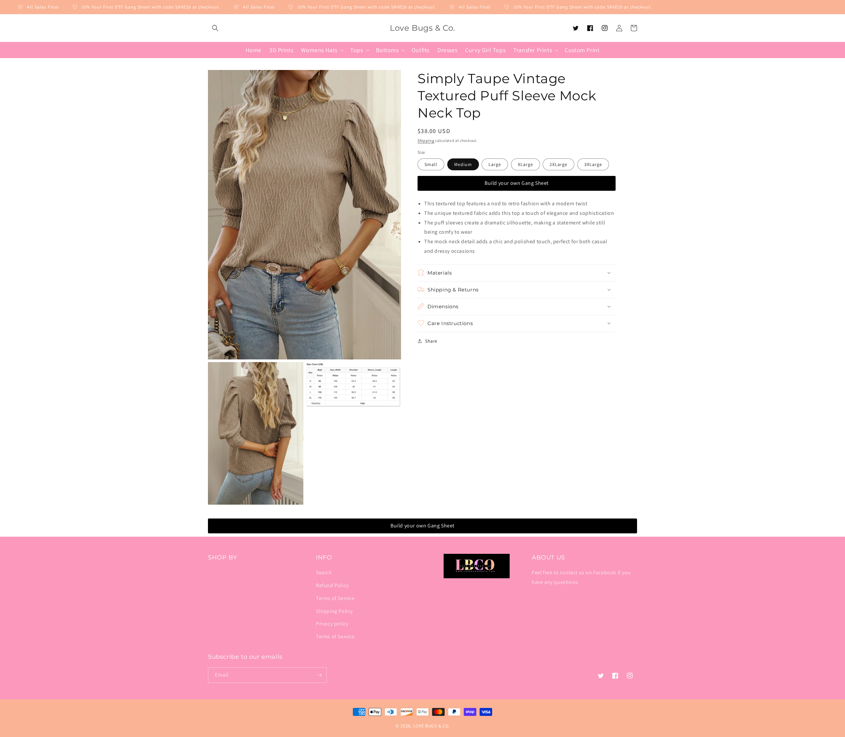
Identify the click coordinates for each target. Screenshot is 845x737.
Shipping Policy (334, 611)
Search (324, 572)
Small (430, 164)
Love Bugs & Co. (431, 726)
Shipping (426, 140)
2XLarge (558, 164)
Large (495, 164)
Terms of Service (335, 598)
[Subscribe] (319, 675)
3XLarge (593, 164)
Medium (463, 164)
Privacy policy (332, 623)
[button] (215, 28)
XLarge (525, 164)
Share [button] (431, 341)
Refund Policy (332, 585)
